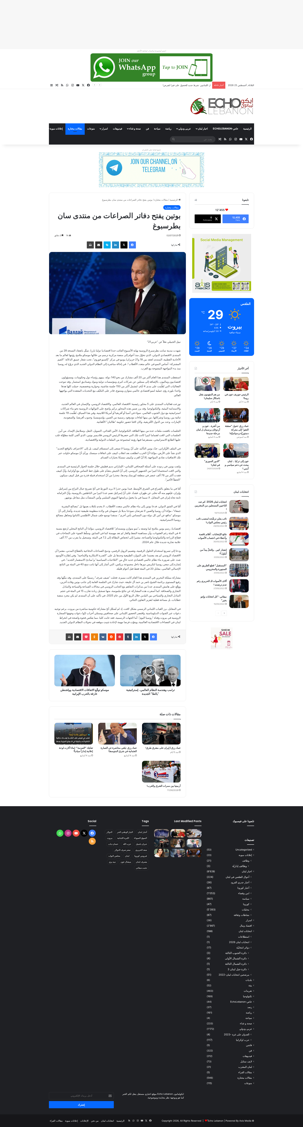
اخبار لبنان (203, 128)
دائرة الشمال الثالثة (236, 963)
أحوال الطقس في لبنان (237, 876)
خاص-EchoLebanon (225, 128)
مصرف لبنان (141, 861)
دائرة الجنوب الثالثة (236, 953)
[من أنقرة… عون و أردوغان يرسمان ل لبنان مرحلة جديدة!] (207, 415)
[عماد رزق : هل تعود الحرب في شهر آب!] (177, 853)
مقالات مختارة (75, 128)
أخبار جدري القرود (240, 882)
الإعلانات (84, 1120)
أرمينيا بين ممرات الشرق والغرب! (164, 786)
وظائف (245, 860)
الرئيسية (247, 128)
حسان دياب (113, 844)
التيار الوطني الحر (125, 832)
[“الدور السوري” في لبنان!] (207, 450)
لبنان (127, 856)
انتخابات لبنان (245, 931)
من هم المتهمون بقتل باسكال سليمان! (191, 85)
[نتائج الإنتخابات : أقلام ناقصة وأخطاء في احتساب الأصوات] (239, 539)
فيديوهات (117, 128)
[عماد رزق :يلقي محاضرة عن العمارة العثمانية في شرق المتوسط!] (117, 733)
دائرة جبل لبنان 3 (237, 969)
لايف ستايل (246, 1061)
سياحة (157, 128)
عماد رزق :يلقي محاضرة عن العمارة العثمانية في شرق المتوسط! (119, 749)
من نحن (95, 1120)
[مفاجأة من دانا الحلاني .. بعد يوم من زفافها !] (177, 843)
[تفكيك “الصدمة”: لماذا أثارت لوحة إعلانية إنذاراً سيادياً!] (73, 733)
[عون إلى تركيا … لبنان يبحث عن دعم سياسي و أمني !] (236, 450)
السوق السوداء (140, 838)
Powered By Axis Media (238, 1120)
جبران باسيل (141, 844)
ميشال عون (126, 861)
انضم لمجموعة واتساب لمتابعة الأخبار (151, 51)
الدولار (109, 832)
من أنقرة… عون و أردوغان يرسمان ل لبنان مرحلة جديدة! (208, 429)
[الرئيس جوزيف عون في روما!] (236, 384)
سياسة (245, 898)
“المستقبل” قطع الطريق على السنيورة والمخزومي (212, 567)
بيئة (250, 985)
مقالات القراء (36, 128)
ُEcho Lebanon (215, 1120)
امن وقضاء (243, 893)
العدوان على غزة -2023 (236, 1034)
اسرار (105, 128)
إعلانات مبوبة (56, 128)
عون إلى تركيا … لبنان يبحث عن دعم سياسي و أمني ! (237, 464)
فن (147, 128)
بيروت (109, 838)
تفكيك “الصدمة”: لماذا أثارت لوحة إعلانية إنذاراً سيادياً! (76, 749)
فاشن (249, 1045)
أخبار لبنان (142, 832)
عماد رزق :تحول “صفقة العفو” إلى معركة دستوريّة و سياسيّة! (237, 429)
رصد (249, 1007)
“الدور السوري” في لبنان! (212, 463)
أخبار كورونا (243, 887)
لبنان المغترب (245, 1066)
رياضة (168, 128)
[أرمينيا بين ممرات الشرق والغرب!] (161, 772)
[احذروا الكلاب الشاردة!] (194, 833)
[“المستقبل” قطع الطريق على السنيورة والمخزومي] (239, 570)
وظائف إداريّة (239, 866)
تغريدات (248, 990)
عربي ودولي (184, 128)
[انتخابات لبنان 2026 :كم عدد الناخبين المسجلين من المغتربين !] (239, 506)
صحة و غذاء (135, 128)
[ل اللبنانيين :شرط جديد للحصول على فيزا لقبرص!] (161, 833)
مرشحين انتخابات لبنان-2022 (234, 974)
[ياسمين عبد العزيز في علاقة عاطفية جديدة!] (161, 853)
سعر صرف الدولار (122, 850)
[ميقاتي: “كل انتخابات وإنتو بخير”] (239, 601)
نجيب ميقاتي (141, 867)
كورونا (246, 904)
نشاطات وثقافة (241, 914)
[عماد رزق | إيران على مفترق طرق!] (161, 733)
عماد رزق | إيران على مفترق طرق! (163, 748)
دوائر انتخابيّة (242, 947)
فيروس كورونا (140, 856)
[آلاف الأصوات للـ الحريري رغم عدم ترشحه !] (239, 585)
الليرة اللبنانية (123, 838)
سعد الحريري (141, 850)
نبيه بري (112, 861)
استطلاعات (243, 936)
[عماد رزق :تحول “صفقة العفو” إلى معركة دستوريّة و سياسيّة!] (236, 415)
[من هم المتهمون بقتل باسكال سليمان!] (207, 384)
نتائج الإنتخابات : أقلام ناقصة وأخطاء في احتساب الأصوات (212, 536)
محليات (245, 909)
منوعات (91, 128)
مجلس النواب (114, 856)
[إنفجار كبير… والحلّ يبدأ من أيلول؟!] (239, 554)
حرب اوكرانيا (242, 1039)
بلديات (248, 980)
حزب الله (127, 844)
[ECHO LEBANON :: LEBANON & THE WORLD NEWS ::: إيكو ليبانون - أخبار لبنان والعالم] (221, 106)
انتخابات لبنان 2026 (239, 942)
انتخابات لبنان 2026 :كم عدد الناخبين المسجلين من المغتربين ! (211, 505)
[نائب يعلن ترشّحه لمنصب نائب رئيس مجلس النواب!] (239, 523)
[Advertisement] (198, 24)
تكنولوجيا (247, 996)
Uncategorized (243, 849)
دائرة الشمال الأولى (236, 958)
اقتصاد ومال (246, 925)
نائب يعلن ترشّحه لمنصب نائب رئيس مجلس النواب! (211, 520)
